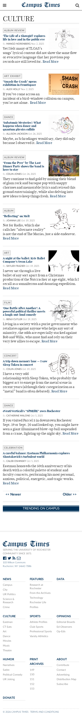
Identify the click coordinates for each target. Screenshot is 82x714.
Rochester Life (38, 602)
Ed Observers (64, 627)
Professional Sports (41, 631)
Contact (61, 670)
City (5, 589)
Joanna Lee (13, 220)
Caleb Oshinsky (16, 461)
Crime (6, 607)
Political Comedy (12, 674)
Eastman (8, 622)
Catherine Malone (18, 415)
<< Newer (13, 494)
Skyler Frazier (15, 266)
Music (6, 645)
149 (32, 670)
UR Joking (9, 679)
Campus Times (41, 5)
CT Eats (7, 627)
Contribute (63, 665)
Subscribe (62, 684)
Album (9, 211)
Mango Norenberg (18, 44)
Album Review (14, 30)
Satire (6, 670)
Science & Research (8, 601)
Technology (36, 597)
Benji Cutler (14, 319)
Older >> (70, 494)
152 (32, 684)
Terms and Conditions (44, 712)
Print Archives (37, 661)
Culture (9, 616)
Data (60, 579)
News (7, 579)
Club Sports (36, 627)
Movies (7, 640)
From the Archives (40, 593)
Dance (8, 117)
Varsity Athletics (39, 636)
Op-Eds (61, 631)
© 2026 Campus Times (15, 712)
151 (32, 679)
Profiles (34, 607)
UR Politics (9, 594)
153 (32, 688)
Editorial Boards (66, 622)
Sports (35, 616)
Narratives (8, 665)
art (6, 253)
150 (32, 674)
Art (4, 631)
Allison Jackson (17, 134)
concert (10, 356)
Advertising (63, 674)
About (62, 659)
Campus (7, 585)
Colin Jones (14, 174)
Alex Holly (13, 89)
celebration (13, 448)
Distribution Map (66, 679)
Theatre (7, 650)
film (7, 303)
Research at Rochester (36, 587)
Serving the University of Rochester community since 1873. (27, 552)
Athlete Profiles (38, 622)
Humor (8, 659)
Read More (51, 62)
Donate (9, 697)
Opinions (64, 616)
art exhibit (12, 76)
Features (37, 579)
